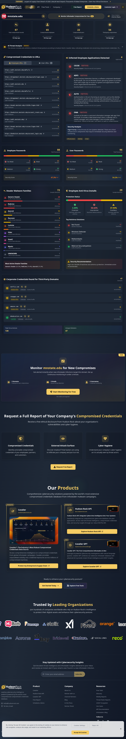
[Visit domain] (25, 286)
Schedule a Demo (93, 7)
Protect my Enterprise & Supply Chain (32, 566)
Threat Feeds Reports (103, 700)
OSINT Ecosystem (102, 703)
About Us (68, 690)
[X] (103, 721)
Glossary (99, 693)
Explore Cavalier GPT (91, 566)
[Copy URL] (32, 70)
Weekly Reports (101, 697)
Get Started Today (49, 586)
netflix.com (14, 287)
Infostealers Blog (101, 712)
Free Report (78, 7)
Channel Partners (70, 697)
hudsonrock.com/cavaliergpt (83, 546)
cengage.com (14, 296)
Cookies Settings (79, 725)
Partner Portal (69, 706)
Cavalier (35, 690)
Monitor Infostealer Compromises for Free (77, 16)
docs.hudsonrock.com (81, 511)
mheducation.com (16, 316)
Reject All (95, 725)
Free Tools (99, 690)
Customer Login (110, 7)
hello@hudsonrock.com (11, 703)
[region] (63, 729)
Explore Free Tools (77, 586)
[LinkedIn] (98, 721)
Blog (66, 700)
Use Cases (99, 706)
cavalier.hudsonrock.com (25, 512)
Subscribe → (79, 674)
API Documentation (102, 709)
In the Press (68, 703)
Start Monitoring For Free (64, 392)
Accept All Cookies (80, 732)
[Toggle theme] (123, 7)
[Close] (121, 729)
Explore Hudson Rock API (91, 531)
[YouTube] (108, 721)
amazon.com (14, 306)
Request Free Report (64, 467)
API (38, 7)
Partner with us (70, 693)
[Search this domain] (22, 286)
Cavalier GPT (37, 697)
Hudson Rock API (38, 693)
